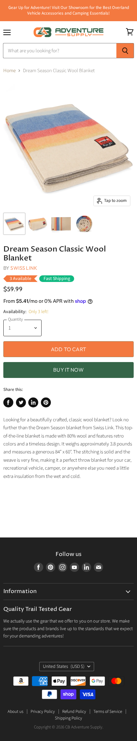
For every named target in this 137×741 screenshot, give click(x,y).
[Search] (125, 50)
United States (63, 666)
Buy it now (68, 369)
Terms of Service (107, 712)
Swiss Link (23, 268)
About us (15, 712)
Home (9, 70)
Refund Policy (74, 712)
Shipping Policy (68, 718)
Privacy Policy (43, 712)
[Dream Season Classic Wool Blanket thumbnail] (14, 223)
